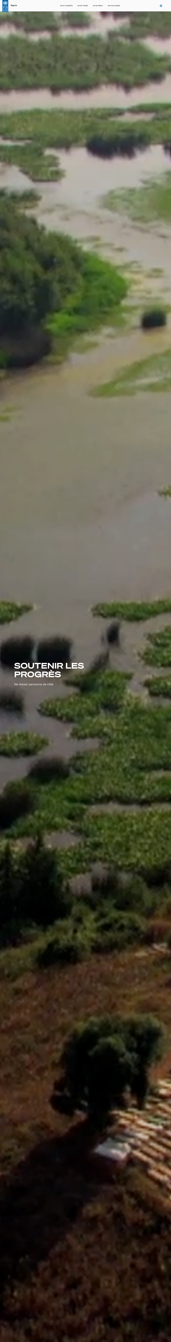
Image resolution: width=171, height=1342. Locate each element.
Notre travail (82, 6)
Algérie (14, 5)
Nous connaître (66, 6)
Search (165, 5)
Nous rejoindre (114, 6)
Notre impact (98, 6)
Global (161, 5)
